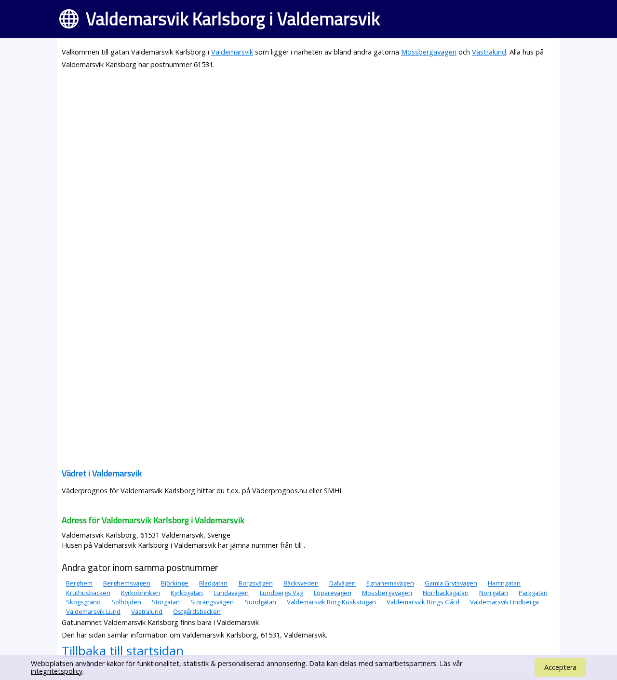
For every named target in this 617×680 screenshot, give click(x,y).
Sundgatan (260, 601)
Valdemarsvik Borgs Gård (423, 601)
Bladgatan (213, 583)
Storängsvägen (212, 601)
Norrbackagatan (446, 592)
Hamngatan (504, 583)
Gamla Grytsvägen (451, 583)
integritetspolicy (56, 671)
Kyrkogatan (187, 592)
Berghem (79, 583)
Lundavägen (231, 592)
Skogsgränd (83, 601)
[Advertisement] (308, 145)
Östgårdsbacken (197, 611)
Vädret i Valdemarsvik (102, 473)
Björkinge (174, 583)
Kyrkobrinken (140, 592)
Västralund (489, 51)
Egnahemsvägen (390, 583)
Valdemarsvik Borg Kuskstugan (331, 601)
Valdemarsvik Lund (93, 611)
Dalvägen (342, 583)
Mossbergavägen (428, 51)
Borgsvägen (256, 583)
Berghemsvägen (126, 583)
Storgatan (166, 601)
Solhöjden (126, 601)
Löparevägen (332, 592)
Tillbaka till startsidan (123, 650)
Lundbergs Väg (281, 592)
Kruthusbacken (88, 592)
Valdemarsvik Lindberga (504, 601)
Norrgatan (493, 592)
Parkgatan (533, 592)
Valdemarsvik (232, 51)
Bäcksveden (301, 583)
